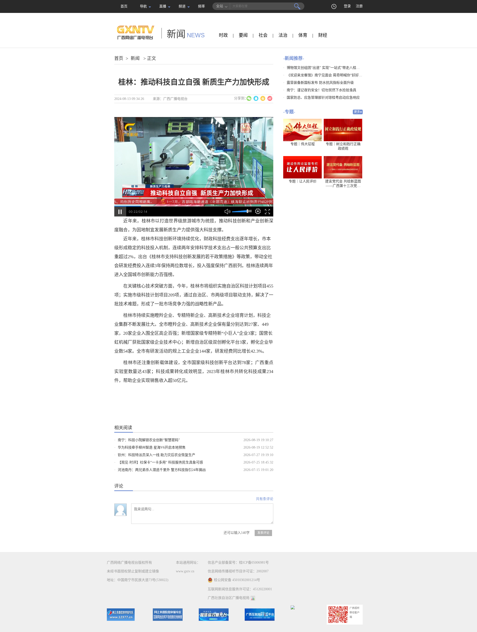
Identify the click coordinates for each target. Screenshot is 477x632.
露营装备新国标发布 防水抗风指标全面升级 (320, 82)
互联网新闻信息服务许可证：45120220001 (240, 589)
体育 (302, 35)
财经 (322, 35)
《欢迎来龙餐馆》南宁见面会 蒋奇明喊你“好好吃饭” (327, 75)
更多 (357, 112)
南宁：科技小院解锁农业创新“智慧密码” (149, 440)
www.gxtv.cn (185, 571)
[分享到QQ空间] (262, 98)
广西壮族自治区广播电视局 (228, 598)
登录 (347, 6)
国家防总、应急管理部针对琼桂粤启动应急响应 (323, 97)
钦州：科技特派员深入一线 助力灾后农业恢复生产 (156, 455)
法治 (282, 35)
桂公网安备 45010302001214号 (237, 580)
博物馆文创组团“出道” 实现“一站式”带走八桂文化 (325, 68)
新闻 (135, 58)
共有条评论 (264, 499)
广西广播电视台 (175, 99)
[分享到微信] (248, 98)
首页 (123, 6)
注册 (359, 6)
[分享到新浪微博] (269, 98)
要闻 (243, 35)
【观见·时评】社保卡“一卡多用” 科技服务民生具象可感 (160, 462)
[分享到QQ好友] (255, 98)
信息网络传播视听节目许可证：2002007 (238, 571)
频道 (182, 6)
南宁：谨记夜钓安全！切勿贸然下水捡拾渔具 (321, 90)
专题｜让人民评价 (303, 181)
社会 (263, 35)
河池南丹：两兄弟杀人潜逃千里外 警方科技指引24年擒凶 (162, 470)
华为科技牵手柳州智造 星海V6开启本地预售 (152, 447)
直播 (162, 6)
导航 (143, 6)
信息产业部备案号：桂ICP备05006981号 (238, 562)
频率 (201, 6)
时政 (223, 35)
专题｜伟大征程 (302, 144)
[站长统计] (252, 598)
